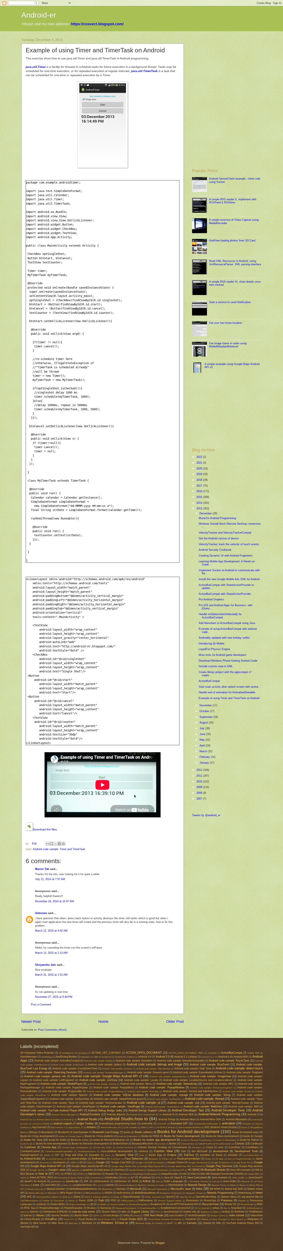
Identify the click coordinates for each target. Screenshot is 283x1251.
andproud (106, 1057)
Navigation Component (171, 1193)
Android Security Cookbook (215, 549)
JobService (120, 1181)
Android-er (38, 15)
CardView (30, 1147)
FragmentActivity (244, 1159)
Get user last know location (225, 322)
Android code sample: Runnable (143, 1091)
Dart (183, 1151)
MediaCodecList (35, 1189)
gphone (76, 1170)
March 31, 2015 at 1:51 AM (51, 974)
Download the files (45, 829)
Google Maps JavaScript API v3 (89, 1166)
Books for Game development (182, 1136)
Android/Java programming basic (118, 1123)
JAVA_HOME (238, 1178)
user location (176, 1215)
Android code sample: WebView (203, 1106)
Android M (134, 1114)
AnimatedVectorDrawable (206, 1124)
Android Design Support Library (147, 1110)
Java (166, 1177)
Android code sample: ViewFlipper (76, 1106)
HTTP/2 (80, 1174)
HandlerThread (136, 1170)
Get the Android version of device (219, 538)
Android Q (69, 1119)
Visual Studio (85, 1219)
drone (108, 1155)
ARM (143, 1127)
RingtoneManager (49, 1208)
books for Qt (26, 1144)
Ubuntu (40, 1215)
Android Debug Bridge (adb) (105, 1110)
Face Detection (134, 1158)
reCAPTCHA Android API (184, 1204)
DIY (57, 1155)
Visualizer (190, 1219)
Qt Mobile (101, 1204)
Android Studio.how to (126, 1118)
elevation (205, 1155)
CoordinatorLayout (87, 1151)
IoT (132, 1177)
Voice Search (237, 1219)
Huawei (109, 1174)
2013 (199, 508)
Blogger (160, 1242)
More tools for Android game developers (222, 654)
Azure (244, 1127)
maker (161, 1185)
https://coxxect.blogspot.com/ (97, 24)
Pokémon (226, 1200)
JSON (135, 1181)
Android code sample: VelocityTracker (227, 1103)
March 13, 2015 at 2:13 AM (51, 952)
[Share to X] (55, 844)
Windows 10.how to (114, 1223)
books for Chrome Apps (70, 1136)
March (204, 751)
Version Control (218, 1215)
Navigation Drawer (194, 1193)
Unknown (41, 913)
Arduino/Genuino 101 (111, 1127)
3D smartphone (66, 1053)
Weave (24, 1223)
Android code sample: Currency (117, 1068)
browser (162, 1144)
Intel (193, 1174)
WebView (73, 1223)
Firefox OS (167, 1159)
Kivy (158, 1181)
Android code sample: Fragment (244, 1072)
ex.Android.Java (251, 1155)
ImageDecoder (169, 1174)
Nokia (77, 1197)
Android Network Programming (219, 1114)
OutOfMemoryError (29, 1200)
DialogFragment (29, 1155)
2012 (199, 769)
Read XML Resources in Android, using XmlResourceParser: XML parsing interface (235, 262)
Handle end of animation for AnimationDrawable (227, 692)
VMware (204, 1219)
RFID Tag (29, 1208)
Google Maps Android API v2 (47, 1166)
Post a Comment (41, 1004)
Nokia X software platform (97, 1197)
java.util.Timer (36, 66)
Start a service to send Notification (230, 302)
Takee (216, 1212)
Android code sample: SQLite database (118, 1094)
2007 (199, 798)
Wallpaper (253, 1219)
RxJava (91, 1208)
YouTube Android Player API (242, 1223)
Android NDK (186, 1114)
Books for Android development (188, 1131)
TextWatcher (256, 1211)
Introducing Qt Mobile (211, 643)
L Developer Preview (198, 1181)
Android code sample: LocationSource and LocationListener (197, 1080)
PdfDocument (127, 1200)
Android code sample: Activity (98, 1061)
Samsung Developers (126, 1208)
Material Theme (219, 1185)
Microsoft (135, 1188)
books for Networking (225, 1140)
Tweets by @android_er (206, 815)
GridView (119, 1170)
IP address (145, 1177)
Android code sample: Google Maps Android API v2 (106, 1076)
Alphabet (85, 1057)
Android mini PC (151, 1114)
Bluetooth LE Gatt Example (73, 1132)
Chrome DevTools (124, 1147)
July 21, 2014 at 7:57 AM (50, 879)
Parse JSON (86, 1200)
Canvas (239, 1143)
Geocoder (44, 1162)
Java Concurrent (197, 1177)
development (220, 1151)
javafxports (56, 1181)
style (123, 1211)
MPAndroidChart (93, 1193)
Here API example (240, 1170)
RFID (260, 1204)
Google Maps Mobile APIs (123, 1166)
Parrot (72, 1200)
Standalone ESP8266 (55, 1211)
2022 (199, 456)
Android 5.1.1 (207, 1057)
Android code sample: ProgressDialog (105, 1091)
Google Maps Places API (152, 1166)
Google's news (57, 1169)
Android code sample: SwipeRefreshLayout (118, 1099)
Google (100, 1162)
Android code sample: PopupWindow (161, 1087)
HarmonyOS (178, 1170)
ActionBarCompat (209, 680)
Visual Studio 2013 (107, 1219)
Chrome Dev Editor (102, 1147)
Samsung (105, 1208)
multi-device (123, 1193)
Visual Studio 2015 (131, 1219)
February (205, 756)
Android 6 (223, 1056)
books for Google (253, 1136)
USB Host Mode (153, 1215)
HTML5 (68, 1174)
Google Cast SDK (121, 1162)
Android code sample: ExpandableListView (197, 1072)
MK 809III (215, 1189)
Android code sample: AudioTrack (67, 1065)
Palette (46, 1200)
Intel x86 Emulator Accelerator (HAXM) (222, 1174)
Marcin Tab (42, 869)
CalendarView (187, 1144)
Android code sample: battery (105, 1064)
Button (173, 1143)
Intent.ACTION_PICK (41, 1177)
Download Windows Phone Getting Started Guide (228, 660)
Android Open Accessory (48, 1119)
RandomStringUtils (138, 1204)
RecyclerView (210, 1204)
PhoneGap (210, 1200)
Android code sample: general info (45, 1076)
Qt (91, 1204)
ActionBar (212, 1053)
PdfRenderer (145, 1200)
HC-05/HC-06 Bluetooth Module (206, 1169)
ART (151, 1127)
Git (80, 1162)
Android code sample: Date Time (192, 1068)
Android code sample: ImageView (210, 1076)
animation (228, 1123)
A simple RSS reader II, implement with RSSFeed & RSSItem (232, 201)
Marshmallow (176, 1185)
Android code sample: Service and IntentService (190, 1091)
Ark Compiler (131, 1127)
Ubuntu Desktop (60, 1215)
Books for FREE (150, 1136)
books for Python (249, 1140)
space (23, 1212)
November (206, 705)
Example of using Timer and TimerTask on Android (229, 698)
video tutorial (236, 1215)
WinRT (170, 1223)
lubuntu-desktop (126, 1185)
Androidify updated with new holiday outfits (224, 637)
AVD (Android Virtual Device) (220, 1127)
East (141, 1155)
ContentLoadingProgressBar (59, 1151)
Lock (98, 1185)
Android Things (166, 1119)
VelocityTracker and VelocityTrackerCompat (225, 532)
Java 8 (178, 1177)
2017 (199, 485)
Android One (26, 1119)
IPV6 (158, 1178)
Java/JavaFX (255, 1177)
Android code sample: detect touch (239, 1068)
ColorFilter (235, 1147)
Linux (36, 1184)
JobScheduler (101, 1181)
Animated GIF (179, 1123)
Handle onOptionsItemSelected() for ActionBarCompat (220, 616)
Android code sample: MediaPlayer (61, 1083)
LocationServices (82, 1185)
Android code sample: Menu (136, 1084)
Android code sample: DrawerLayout (148, 1072)
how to (43, 1173)
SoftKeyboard (253, 1208)
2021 (199, 462)
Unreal (136, 1215)
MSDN (108, 1193)
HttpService (94, 1174)
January (205, 762)
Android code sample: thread (204, 1098)
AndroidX (161, 1124)
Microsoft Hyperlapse (157, 1189)
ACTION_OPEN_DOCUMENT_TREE (185, 1053)
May (203, 739)
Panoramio (59, 1200)
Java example (219, 1177)
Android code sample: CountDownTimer (75, 1068)
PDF (113, 1200)
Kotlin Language (173, 1181)
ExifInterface (99, 1158)
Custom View (163, 1151)
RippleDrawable (73, 1208)
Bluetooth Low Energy (106, 1132)
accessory (82, 1053)
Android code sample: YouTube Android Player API (51, 1110)
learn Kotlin (229, 1181)
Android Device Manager (64, 1114)
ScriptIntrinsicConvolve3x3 (175, 1208)
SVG (157, 1212)
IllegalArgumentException (145, 1174)
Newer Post (31, 1022)
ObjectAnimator (131, 1197)
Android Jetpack (116, 1114)
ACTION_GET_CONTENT (106, 1053)
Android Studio (87, 1119)
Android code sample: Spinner (69, 1095)
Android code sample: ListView (98, 1080)
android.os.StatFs (40, 1124)
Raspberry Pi (158, 1204)
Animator (247, 1124)
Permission (192, 1200)
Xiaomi (207, 1223)
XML (218, 1223)
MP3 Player (66, 1193)
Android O (253, 1114)
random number (117, 1204)
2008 (199, 792)
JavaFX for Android (35, 1181)
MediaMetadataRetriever (83, 1189)
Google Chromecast (197, 1162)
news (259, 1192)
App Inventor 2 (58, 1127)
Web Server (40, 1223)
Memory (121, 1189)
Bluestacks (47, 1132)
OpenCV (170, 1197)
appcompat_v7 (76, 1127)
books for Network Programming (196, 1140)
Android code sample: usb (183, 1102)
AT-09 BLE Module (166, 1127)
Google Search (37, 1170)
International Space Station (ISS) (73, 1178)
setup (216, 1208)
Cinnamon (197, 1147)
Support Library (140, 1211)
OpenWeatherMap (206, 1197)
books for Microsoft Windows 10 (111, 1140)
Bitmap (33, 1132)
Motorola (52, 1193)
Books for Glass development (222, 1136)
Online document (153, 1197)
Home (103, 1022)
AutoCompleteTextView (190, 1127)
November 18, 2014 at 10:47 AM (54, 901)
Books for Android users (245, 1132)
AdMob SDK (253, 1053)
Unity (126, 1215)
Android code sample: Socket (237, 1091)
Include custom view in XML (216, 666)
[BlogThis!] (52, 844)
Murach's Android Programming (217, 518)
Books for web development (51, 1143)
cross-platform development (117, 1151)
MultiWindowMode (145, 1193)
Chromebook (179, 1147)
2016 (199, 491)
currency (143, 1151)
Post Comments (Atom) (52, 1029)
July (202, 728)
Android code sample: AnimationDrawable (180, 1060)
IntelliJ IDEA (254, 1174)
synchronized (171, 1211)
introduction (111, 1177)
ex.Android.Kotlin (30, 1158)
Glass (89, 1162)
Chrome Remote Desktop (152, 1147)
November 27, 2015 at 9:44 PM (53, 996)
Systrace (205, 1212)
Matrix (233, 1185)
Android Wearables (237, 1119)
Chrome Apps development (75, 1147)
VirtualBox (51, 1219)
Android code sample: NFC (218, 1084)
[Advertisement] (227, 67)
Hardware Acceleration (158, 1170)
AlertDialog (46, 1057)
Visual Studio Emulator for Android (164, 1219)
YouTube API (27, 1227)
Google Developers (220, 1162)
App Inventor (39, 1127)
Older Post (175, 1022)
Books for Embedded (127, 1136)
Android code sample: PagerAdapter (67, 1087)
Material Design (197, 1184)
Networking (244, 1193)
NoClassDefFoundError (47, 1197)
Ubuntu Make (81, 1215)
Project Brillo (58, 1204)
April (203, 745)
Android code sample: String (212, 1094)
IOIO (124, 1178)
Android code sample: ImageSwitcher (168, 1076)
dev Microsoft (199, 1151)
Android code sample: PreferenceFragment (211, 1088)
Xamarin (192, 1223)
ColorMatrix (252, 1147)
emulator (233, 1155)
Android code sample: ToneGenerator (100, 1103)
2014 (199, 502)
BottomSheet (120, 1143)
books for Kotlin (57, 1140)
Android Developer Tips (188, 1110)
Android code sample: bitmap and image (154, 1064)
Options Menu (229, 1197)
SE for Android (202, 1208)
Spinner (34, 1211)
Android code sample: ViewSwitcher (162, 1107)
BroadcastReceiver (143, 1143)
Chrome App (48, 1147)
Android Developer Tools (228, 1110)
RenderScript (247, 1204)
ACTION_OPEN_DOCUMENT (144, 1052)
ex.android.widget (77, 1158)
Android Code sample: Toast (58, 1103)
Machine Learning (146, 1185)
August (204, 722)
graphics (88, 1170)
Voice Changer (219, 1219)
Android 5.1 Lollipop (185, 1056)
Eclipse (171, 1154)
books (127, 1132)
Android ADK (240, 1056)
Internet (97, 1178)
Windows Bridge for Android (149, 1223)
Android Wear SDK (210, 1119)
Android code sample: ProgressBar (62, 1091)
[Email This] (48, 844)
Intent (23, 1178)
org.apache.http (250, 1197)
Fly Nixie (219, 1159)
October (205, 711)
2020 (199, 468)
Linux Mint (50, 1185)
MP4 (79, 1193)
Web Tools (58, 1223)
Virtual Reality (32, 1219)
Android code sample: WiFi (243, 1106)
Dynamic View (124, 1154)
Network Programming (220, 1192)
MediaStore (107, 1189)
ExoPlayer (116, 1159)
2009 (199, 787)
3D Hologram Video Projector (37, 1053)
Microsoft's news (181, 1188)
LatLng (215, 1181)
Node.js (66, 1197)
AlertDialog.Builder (66, 1056)
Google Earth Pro (241, 1162)
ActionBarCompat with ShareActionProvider (225, 593)
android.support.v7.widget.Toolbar (73, 1123)
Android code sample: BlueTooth (209, 1064)
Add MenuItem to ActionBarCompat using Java (227, 623)
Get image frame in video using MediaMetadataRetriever (228, 345)
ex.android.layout (54, 1159)
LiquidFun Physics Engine (214, 649)
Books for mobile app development (155, 1139)
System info (189, 1211)
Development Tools (246, 1151)
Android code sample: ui (143, 1102)
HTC (57, 1174)
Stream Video (109, 1211)
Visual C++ (68, 1219)
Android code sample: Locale (141, 1080)
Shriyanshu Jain (45, 964)
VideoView (256, 1215)
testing (226, 1211)
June (203, 734)
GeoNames (59, 1162)
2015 (199, 497)
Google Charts (175, 1162)
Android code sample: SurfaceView (69, 1099)
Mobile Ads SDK (234, 1189)
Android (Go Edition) (124, 1057)
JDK (86, 1181)
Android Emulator (90, 1114)
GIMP (73, 1162)
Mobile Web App (36, 1193)
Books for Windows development (90, 1143)
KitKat (146, 1181)
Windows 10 (89, 1223)
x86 (180, 1223)
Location (64, 1185)
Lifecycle (245, 1181)
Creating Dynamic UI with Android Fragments (226, 555)
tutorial (28, 1215)
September (206, 716)
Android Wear (187, 1119)
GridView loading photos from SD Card (232, 240)
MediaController (56, 1189)
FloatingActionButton (188, 1158)
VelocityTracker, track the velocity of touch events (229, 544)
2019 (199, 474)
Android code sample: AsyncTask (229, 1060)
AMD (96, 1057)
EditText (189, 1154)
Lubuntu (109, 1185)
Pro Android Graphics (211, 599)
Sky (225, 1208)
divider (47, 1155)
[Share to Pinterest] (63, 844)
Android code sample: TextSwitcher (164, 1099)
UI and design (111, 1215)
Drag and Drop (74, 1155)
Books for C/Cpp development (37, 1136)
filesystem (153, 1159)
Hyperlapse (124, 1174)
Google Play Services (219, 1166)
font (230, 1159)
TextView (239, 1211)
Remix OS (230, 1204)
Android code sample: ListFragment (53, 1080)
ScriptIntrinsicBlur (148, 1208)
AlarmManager (28, 1056)
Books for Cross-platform (99, 1136)
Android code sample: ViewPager (120, 1106)
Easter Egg (155, 1155)
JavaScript (72, 1181)
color (221, 1147)
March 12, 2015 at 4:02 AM (51, 930)
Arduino (91, 1127)
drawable (94, 1155)
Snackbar (236, 1208)
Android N (168, 1114)
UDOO (96, 1215)
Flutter (208, 1159)
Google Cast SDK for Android (149, 1162)
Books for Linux (79, 1140)
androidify (146, 1123)
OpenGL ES (186, 1197)
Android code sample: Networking (176, 1083)
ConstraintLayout (30, 1151)
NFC (29, 1197)
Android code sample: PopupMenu (113, 1087)
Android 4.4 (144, 1056)
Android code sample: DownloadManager (103, 1072)
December (206, 513)
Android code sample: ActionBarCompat (57, 1060)
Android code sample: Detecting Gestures (52, 1072)
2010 (199, 781)
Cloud (209, 1147)
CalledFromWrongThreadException (214, 1144)
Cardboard (256, 1143)
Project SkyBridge (77, 1204)
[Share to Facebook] (59, 844)
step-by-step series (83, 1211)
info (185, 1174)
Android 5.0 (162, 1056)
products (41, 1204)
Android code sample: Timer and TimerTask (59, 849)
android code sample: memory (101, 1084)
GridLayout (103, 1170)
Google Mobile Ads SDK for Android (185, 1166)
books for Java (33, 1139)
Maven (242, 1185)
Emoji (219, 1155)
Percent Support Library (170, 1200)
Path (101, 1200)
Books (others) (143, 1132)
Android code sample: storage (169, 1094)
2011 (199, 775)
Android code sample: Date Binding (153, 1068)
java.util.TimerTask (144, 71)
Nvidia (116, 1197)
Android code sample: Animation (134, 1060)
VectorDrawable (197, 1215)
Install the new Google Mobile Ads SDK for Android (229, 579)
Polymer (242, 1200)
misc (199, 1188)
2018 (199, 479)
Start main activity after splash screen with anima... (230, 686)
